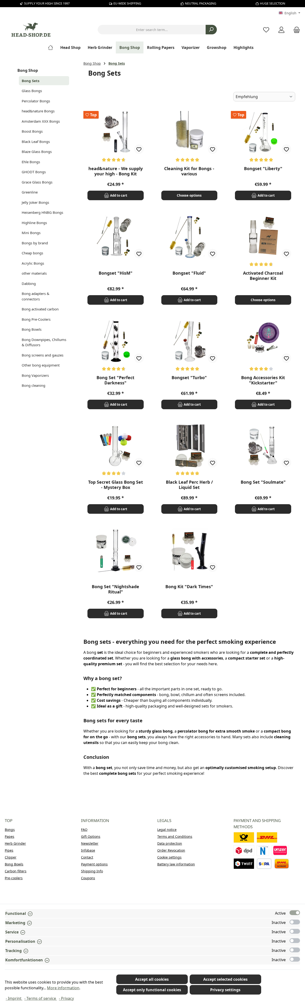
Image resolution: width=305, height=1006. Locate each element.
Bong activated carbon (40, 309)
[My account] (281, 30)
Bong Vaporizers (35, 375)
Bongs (10, 829)
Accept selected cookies (225, 979)
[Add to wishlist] (139, 149)
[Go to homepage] (31, 30)
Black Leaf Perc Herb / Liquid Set (189, 484)
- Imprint (14, 998)
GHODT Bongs (34, 171)
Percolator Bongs (36, 101)
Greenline (30, 192)
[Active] (295, 912)
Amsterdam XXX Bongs (41, 121)
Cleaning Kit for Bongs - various (189, 171)
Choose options (189, 195)
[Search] (211, 29)
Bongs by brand (35, 243)
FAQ (84, 829)
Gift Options (90, 836)
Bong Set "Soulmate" (263, 482)
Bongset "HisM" (115, 273)
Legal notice (167, 829)
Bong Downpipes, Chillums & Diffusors (44, 342)
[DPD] (244, 850)
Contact (87, 857)
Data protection (169, 843)
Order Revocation (171, 850)
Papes (9, 836)
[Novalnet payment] (263, 850)
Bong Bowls (31, 329)
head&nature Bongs (38, 111)
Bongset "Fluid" (189, 273)
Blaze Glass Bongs (37, 151)
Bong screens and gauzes (42, 355)
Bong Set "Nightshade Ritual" (115, 589)
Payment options (94, 864)
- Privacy (66, 998)
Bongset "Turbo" (189, 377)
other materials (34, 273)
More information (63, 987)
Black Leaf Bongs (36, 141)
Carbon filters (15, 871)
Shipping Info (92, 871)
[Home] (52, 47)
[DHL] (267, 837)
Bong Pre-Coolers (36, 319)
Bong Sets (30, 80)
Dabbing (29, 283)
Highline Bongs (34, 222)
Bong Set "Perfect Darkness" (115, 380)
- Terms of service (40, 998)
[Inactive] (295, 922)
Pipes (9, 850)
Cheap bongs (32, 253)
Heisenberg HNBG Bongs (42, 212)
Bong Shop (27, 70)
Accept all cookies (152, 979)
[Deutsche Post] (244, 837)
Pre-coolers (14, 878)
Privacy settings (225, 989)
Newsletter (89, 843)
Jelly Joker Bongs (35, 202)
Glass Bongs (32, 90)
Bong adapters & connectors (35, 296)
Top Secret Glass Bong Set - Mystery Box (115, 484)
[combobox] (152, 29)
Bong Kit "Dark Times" (189, 586)
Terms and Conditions (174, 836)
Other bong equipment (41, 365)
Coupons (88, 878)
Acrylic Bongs (33, 263)
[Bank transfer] (264, 863)
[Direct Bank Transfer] (280, 850)
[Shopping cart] (295, 30)
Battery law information (176, 864)
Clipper (10, 857)
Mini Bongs (31, 232)
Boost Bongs (32, 131)
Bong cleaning (33, 385)
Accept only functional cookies (152, 989)
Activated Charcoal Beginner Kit (263, 275)
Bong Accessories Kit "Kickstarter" (263, 380)
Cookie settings (169, 857)
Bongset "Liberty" (263, 168)
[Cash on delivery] (281, 863)
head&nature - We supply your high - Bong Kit (115, 171)
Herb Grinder (15, 843)
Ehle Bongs (31, 161)
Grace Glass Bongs (37, 182)
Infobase (88, 850)
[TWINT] (244, 863)
